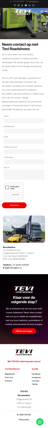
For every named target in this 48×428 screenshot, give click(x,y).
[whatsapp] (33, 5)
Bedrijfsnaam (9, 126)
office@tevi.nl (34, 1)
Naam (6, 116)
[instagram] (18, 5)
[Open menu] (41, 11)
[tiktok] (22, 5)
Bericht (6, 167)
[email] (29, 5)
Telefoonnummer (10, 147)
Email (6, 137)
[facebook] (14, 5)
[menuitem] (13, 374)
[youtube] (25, 5)
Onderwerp (8, 157)
